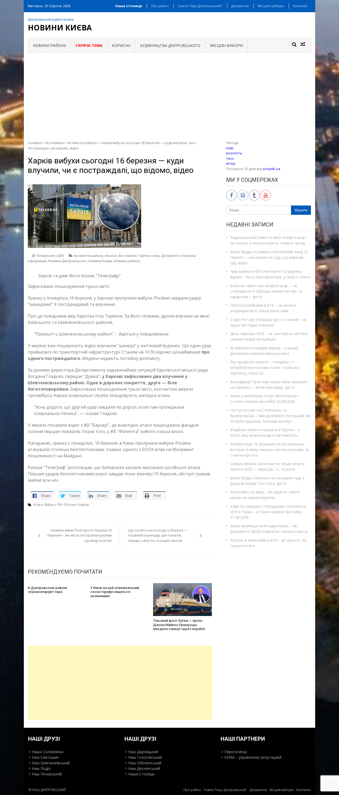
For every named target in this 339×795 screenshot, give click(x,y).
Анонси (111, 255)
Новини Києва (60, 28)
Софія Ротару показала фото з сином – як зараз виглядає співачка (268, 322)
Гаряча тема (148, 255)
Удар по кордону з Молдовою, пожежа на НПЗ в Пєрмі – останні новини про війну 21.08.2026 (268, 512)
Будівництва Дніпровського (170, 45)
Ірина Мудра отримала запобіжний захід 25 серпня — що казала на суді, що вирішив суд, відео (269, 257)
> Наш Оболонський (143, 762)
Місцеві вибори (271, 5)
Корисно (121, 45)
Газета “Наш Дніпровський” (200, 5)
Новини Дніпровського (67, 260)
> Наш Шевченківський (49, 762)
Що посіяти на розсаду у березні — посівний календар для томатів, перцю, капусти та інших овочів (158, 535)
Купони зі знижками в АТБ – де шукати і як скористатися (268, 543)
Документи (240, 5)
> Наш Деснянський (142, 768)
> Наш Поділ (40, 768)
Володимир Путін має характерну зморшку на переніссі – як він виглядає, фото (268, 384)
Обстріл (70, 504)
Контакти (300, 5)
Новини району (49, 45)
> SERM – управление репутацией (251, 757)
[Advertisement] (169, 93)
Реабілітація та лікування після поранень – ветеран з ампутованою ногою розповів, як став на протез (269, 449)
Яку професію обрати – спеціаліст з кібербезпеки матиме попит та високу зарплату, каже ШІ (264, 367)
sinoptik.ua (271, 168)
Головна (35, 142)
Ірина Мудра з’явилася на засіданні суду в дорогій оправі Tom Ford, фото (267, 480)
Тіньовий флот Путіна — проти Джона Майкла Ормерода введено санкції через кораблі (179, 625)
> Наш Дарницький (141, 751)
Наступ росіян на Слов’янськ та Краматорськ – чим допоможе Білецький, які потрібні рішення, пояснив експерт (270, 416)
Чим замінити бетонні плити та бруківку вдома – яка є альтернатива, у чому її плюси (270, 274)
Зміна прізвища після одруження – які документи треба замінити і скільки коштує (269, 528)
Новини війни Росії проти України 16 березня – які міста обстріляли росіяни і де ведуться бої (79, 535)
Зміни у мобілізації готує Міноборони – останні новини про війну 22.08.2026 (265, 398)
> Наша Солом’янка (46, 751)
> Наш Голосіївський (143, 757)
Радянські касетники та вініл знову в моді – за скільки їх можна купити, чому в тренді (269, 240)
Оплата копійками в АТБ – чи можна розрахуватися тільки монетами (263, 308)
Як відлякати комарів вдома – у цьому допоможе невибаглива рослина (264, 350)
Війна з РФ (53, 504)
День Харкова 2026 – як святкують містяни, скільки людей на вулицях (269, 336)
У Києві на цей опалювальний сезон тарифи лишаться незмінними (114, 592)
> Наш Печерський (45, 773)
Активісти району (82, 142)
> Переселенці (234, 751)
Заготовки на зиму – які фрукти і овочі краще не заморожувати (265, 494)
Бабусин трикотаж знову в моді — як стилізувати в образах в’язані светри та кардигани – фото (266, 291)
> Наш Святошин (44, 757)
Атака (38, 504)
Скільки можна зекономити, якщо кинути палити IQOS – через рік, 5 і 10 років (267, 466)
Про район (160, 5)
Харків (83, 504)
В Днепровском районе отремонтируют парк (47, 590)
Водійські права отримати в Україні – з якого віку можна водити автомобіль (265, 432)
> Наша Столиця (139, 773)
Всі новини (55, 142)
